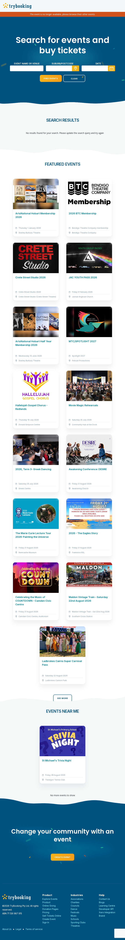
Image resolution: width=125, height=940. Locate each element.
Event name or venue (26, 63)
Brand (102, 915)
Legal (18, 929)
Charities (75, 902)
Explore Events (49, 899)
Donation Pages (50, 909)
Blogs (102, 902)
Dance (74, 909)
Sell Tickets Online (51, 915)
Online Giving (49, 905)
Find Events (51, 78)
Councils (75, 905)
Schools (75, 919)
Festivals (75, 912)
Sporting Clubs (78, 922)
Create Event (62, 857)
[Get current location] (75, 68)
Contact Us (104, 899)
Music (74, 915)
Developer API (106, 909)
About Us (6, 929)
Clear (74, 78)
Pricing (45, 912)
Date (98, 63)
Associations (77, 899)
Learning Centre (107, 905)
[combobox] (62, 68)
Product (46, 902)
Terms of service (34, 929)
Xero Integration (107, 912)
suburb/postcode (62, 63)
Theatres (75, 925)
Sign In (45, 922)
